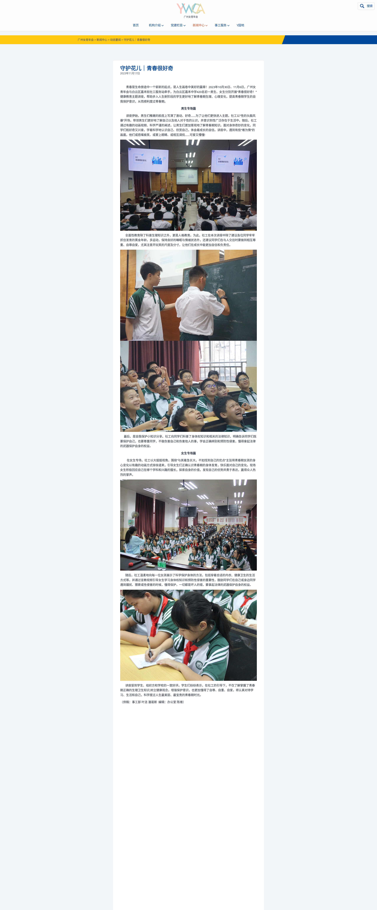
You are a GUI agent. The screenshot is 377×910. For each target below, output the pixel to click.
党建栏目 (177, 25)
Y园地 (240, 25)
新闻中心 (199, 25)
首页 (136, 25)
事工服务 (220, 25)
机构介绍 (155, 25)
